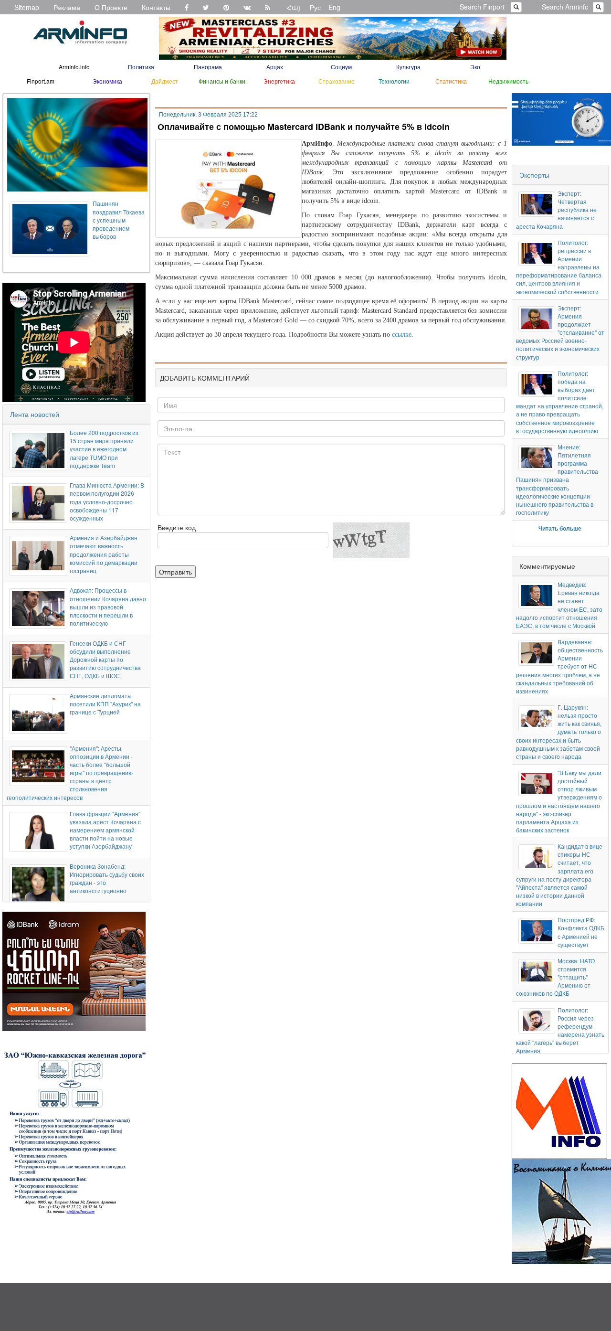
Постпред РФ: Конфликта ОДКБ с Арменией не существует (581, 932)
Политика (141, 67)
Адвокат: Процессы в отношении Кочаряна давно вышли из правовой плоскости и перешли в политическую (108, 606)
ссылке (401, 334)
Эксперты (534, 175)
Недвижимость (508, 81)
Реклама (66, 7)
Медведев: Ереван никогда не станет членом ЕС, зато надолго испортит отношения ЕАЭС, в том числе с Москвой (559, 604)
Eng (334, 7)
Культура (408, 67)
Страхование (336, 81)
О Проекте (111, 7)
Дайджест (164, 81)
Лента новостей (34, 414)
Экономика (107, 81)
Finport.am (40, 81)
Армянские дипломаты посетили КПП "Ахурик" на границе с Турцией (105, 704)
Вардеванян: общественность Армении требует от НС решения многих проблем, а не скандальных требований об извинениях (559, 666)
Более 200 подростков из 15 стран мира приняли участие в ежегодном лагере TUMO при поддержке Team (104, 448)
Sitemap (26, 7)
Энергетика (279, 81)
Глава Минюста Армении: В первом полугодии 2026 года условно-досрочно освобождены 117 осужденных (107, 501)
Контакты (156, 7)
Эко (475, 67)
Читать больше (559, 528)
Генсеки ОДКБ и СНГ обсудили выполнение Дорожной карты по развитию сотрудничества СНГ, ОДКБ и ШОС (105, 659)
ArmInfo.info (74, 67)
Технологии (394, 81)
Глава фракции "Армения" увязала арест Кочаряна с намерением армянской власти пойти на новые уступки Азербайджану (105, 830)
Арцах (274, 67)
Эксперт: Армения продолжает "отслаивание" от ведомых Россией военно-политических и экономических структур (560, 332)
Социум (341, 67)
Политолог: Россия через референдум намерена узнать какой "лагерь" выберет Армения (560, 1030)
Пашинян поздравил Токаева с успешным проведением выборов (119, 219)
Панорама (208, 67)
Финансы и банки (222, 81)
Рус (315, 7)
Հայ (293, 7)
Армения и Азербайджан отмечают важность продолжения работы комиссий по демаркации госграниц (103, 554)
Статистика (451, 81)
